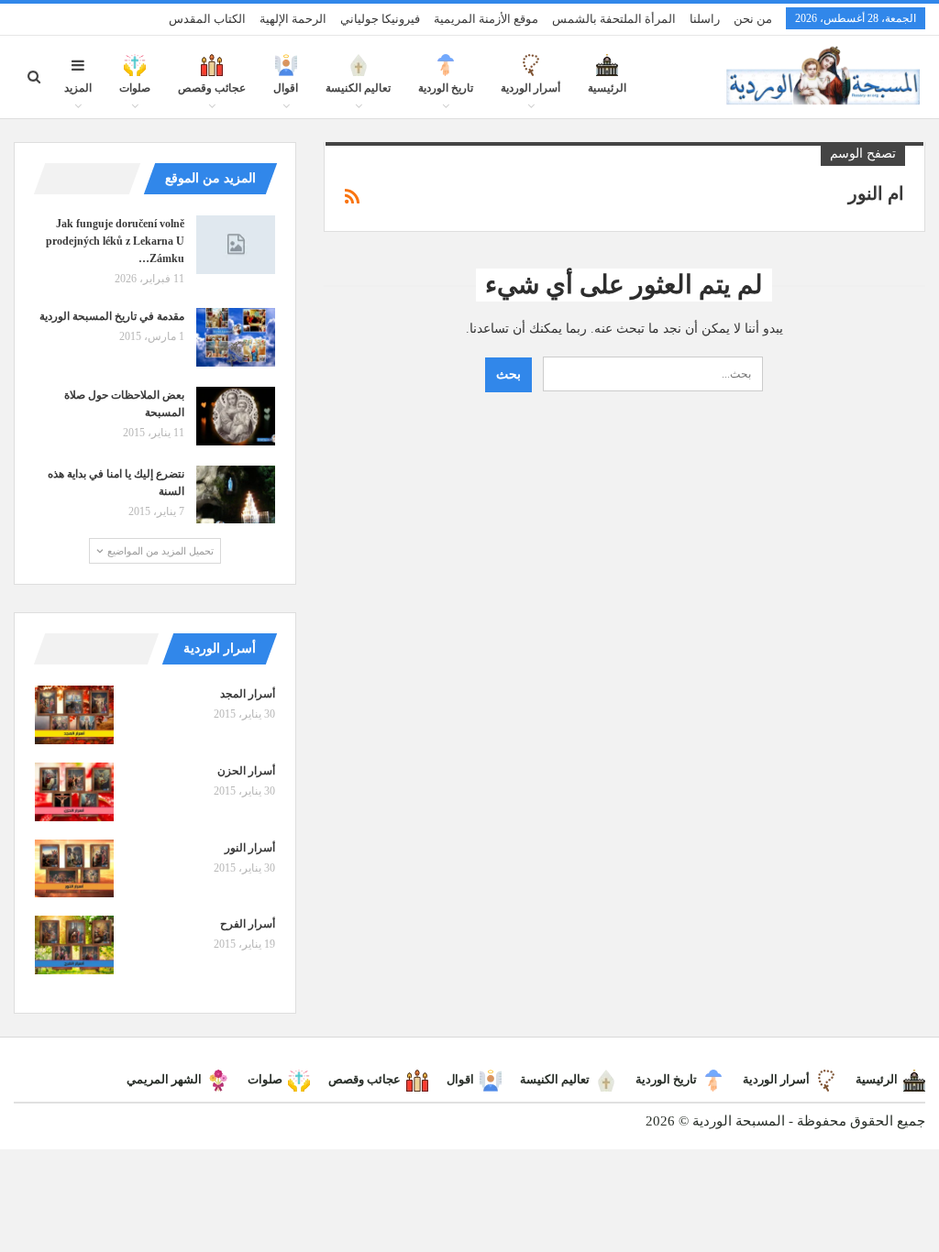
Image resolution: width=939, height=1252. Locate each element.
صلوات (134, 88)
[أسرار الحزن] (74, 792)
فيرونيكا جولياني (380, 19)
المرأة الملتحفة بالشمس (614, 19)
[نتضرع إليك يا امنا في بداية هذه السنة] (235, 495)
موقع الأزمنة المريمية (486, 19)
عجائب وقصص (212, 88)
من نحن (753, 19)
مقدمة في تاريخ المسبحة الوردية (111, 316)
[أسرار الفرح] (74, 945)
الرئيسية (607, 88)
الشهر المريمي (164, 1079)
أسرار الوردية (530, 88)
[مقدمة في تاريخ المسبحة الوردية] (235, 337)
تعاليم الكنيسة (358, 88)
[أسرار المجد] (74, 715)
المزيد (78, 88)
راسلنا (705, 19)
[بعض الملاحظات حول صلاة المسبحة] (235, 416)
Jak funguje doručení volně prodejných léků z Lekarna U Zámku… (115, 241)
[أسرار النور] (74, 869)
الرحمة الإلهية (293, 19)
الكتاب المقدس (207, 19)
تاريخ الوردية (445, 88)
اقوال (285, 88)
